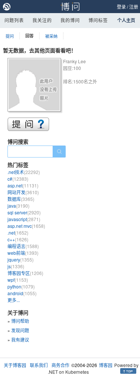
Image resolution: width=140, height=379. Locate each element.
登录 (121, 6)
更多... (13, 300)
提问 (10, 36)
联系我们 (39, 365)
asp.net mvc (26, 226)
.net (17, 232)
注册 (133, 6)
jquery (20, 259)
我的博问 (70, 20)
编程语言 (23, 246)
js (15, 266)
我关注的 (42, 20)
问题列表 (14, 20)
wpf (17, 279)
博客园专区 (25, 273)
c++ (17, 239)
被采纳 (51, 36)
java (18, 205)
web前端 (22, 253)
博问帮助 (20, 321)
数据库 (20, 199)
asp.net (22, 185)
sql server (24, 212)
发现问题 (20, 330)
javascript (23, 219)
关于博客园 (15, 365)
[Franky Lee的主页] (35, 86)
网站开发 (23, 192)
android (22, 293)
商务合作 (60, 365)
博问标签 (98, 20)
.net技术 (23, 172)
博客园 (105, 365)
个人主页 (126, 20)
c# (17, 178)
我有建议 (20, 339)
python (21, 286)
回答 (29, 36)
